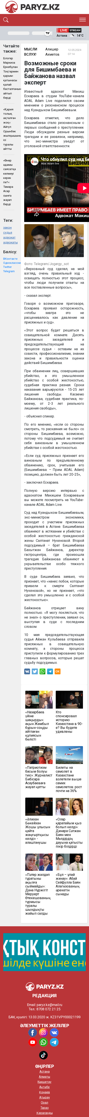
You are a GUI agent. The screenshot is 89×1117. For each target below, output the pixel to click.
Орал (44, 1102)
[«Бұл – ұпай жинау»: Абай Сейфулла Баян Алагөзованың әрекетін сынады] (69, 862)
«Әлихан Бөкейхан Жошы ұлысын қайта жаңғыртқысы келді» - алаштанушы (37, 831)
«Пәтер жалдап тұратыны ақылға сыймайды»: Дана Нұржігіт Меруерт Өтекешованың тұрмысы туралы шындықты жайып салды (38, 894)
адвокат (8, 237)
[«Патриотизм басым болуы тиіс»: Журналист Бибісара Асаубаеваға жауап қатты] (38, 755)
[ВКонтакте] (27, 672)
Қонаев (44, 1092)
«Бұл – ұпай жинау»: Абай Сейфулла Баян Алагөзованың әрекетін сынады (68, 884)
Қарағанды (45, 1113)
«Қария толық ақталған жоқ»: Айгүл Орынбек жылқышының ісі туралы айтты (8, 129)
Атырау (44, 1097)
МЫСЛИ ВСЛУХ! (30, 51)
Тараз (44, 1107)
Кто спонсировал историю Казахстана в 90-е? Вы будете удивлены (69, 722)
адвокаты (8, 242)
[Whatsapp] (42, 672)
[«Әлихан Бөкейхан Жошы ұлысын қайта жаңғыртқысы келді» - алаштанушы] (38, 806)
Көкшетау (44, 1082)
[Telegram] (50, 672)
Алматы (44, 1076)
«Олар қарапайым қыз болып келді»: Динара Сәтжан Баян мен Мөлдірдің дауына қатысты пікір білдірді (69, 832)
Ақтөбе (44, 1087)
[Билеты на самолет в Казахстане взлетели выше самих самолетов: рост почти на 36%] (69, 755)
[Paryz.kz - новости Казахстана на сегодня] (32, 7)
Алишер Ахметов (52, 51)
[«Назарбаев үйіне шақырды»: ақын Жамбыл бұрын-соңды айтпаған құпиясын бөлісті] (38, 700)
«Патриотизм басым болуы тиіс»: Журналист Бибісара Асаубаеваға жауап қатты (38, 777)
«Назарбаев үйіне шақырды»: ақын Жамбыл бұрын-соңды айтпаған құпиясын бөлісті (37, 725)
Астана (45, 1071)
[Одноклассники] (57, 672)
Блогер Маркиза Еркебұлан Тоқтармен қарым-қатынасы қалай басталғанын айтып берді (8, 78)
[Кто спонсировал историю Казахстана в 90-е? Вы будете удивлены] (69, 700)
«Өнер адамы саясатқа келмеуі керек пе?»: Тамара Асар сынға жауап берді (8, 182)
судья (7, 232)
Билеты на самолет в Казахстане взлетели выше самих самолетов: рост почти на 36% (69, 779)
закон (7, 228)
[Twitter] (35, 672)
